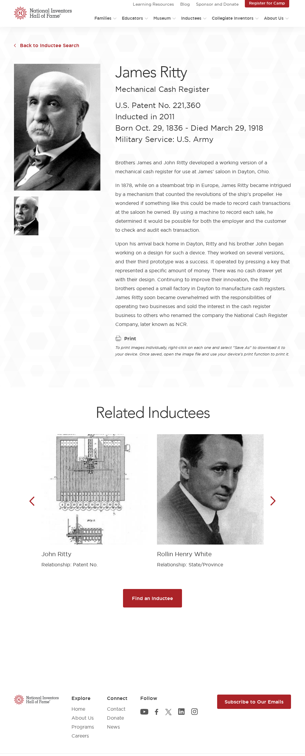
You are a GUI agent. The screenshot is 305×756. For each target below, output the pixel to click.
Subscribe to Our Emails (254, 701)
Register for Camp (267, 3)
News (113, 726)
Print (130, 338)
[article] (94, 496)
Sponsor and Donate (217, 4)
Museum (162, 18)
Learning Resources (153, 4)
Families (102, 18)
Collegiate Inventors (232, 18)
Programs (82, 726)
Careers (80, 735)
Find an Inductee (152, 598)
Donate (115, 718)
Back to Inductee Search (49, 45)
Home (78, 709)
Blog (185, 4)
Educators (132, 18)
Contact (116, 709)
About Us (274, 18)
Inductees (191, 18)
